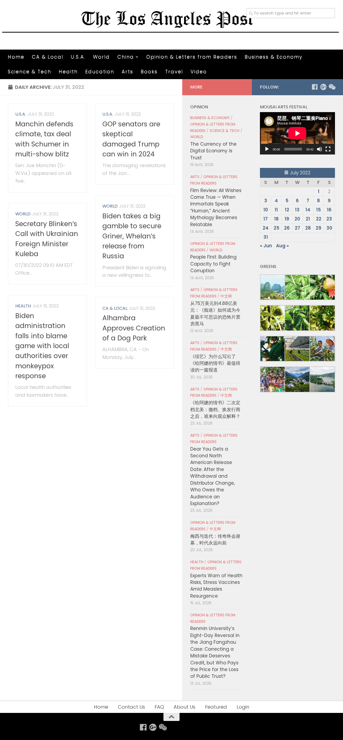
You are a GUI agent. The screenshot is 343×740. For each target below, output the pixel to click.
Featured (216, 707)
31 (265, 237)
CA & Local (47, 56)
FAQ (159, 707)
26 (287, 228)
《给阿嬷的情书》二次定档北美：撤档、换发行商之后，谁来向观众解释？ (215, 409)
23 (329, 219)
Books (149, 71)
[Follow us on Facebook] (314, 87)
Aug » (282, 245)
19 (287, 219)
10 (265, 210)
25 (276, 228)
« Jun (266, 245)
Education (99, 71)
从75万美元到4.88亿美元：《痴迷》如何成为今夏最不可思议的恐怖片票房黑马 (215, 313)
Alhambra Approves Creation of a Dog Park (133, 328)
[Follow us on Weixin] (332, 87)
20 (297, 219)
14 (307, 210)
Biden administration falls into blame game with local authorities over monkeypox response (42, 346)
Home (16, 56)
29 (318, 228)
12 (287, 210)
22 (318, 219)
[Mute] (319, 149)
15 (318, 210)
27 (297, 228)
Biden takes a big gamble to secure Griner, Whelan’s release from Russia (131, 236)
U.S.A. (78, 56)
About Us (184, 707)
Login (243, 707)
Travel (174, 71)
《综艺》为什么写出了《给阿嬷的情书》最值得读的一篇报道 (215, 363)
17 (265, 219)
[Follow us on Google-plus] (323, 87)
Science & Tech (29, 71)
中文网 (226, 296)
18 (276, 219)
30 (329, 228)
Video (199, 71)
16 (329, 210)
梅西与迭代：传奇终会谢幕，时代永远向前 (215, 539)
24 (266, 228)
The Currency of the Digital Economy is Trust (213, 151)
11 (276, 210)
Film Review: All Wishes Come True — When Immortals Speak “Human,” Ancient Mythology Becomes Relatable (215, 207)
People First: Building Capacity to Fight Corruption (213, 264)
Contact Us (131, 707)
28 (308, 228)
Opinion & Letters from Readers (191, 56)
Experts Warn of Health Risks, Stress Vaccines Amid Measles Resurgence (216, 585)
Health (68, 71)
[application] (297, 133)
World (101, 56)
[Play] (267, 149)
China (125, 56)
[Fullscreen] (328, 149)
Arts (127, 71)
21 (308, 219)
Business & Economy (274, 56)
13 (297, 210)
